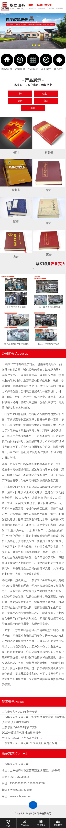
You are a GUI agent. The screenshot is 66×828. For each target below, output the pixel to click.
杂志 (45, 100)
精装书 (45, 93)
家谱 (20, 100)
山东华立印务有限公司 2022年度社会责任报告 (29, 743)
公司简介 (20, 69)
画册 (33, 108)
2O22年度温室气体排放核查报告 (21, 732)
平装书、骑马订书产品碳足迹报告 (22, 737)
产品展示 (33, 69)
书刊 (20, 93)
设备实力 (46, 69)
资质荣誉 (41, 825)
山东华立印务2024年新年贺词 (20, 711)
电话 (8, 826)
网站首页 (6, 69)
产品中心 (25, 825)
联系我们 (59, 69)
